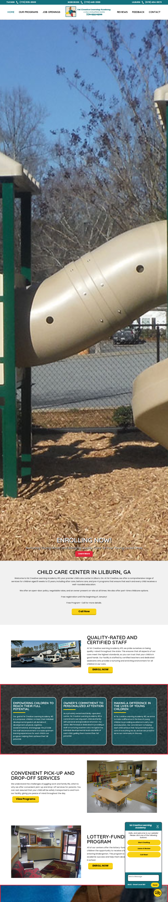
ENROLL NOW (100, 669)
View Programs (25, 799)
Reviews (122, 12)
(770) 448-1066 (92, 2)
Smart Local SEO (139, 884)
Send (155, 885)
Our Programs (28, 12)
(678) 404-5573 (153, 2)
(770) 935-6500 (27, 2)
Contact (154, 12)
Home (11, 12)
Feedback (138, 12)
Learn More (84, 553)
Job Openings (51, 12)
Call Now (84, 611)
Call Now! (144, 854)
